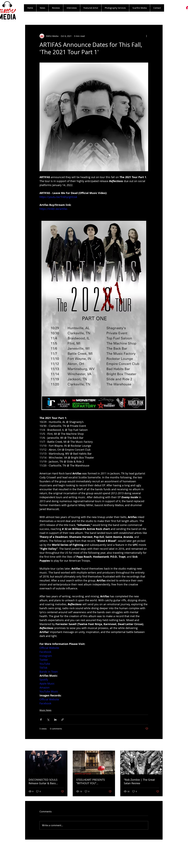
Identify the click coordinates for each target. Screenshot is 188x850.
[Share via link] (62, 719)
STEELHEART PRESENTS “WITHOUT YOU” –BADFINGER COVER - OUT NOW (92, 781)
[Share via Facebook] (41, 719)
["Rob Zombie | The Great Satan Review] (141, 762)
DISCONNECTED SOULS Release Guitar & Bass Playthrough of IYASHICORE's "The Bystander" (46, 781)
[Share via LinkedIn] (55, 719)
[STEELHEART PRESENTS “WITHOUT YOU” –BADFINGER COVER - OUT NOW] (94, 762)
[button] (55, 8)
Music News (45, 710)
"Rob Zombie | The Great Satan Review (139, 781)
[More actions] (146, 36)
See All (159, 745)
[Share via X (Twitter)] (48, 719)
